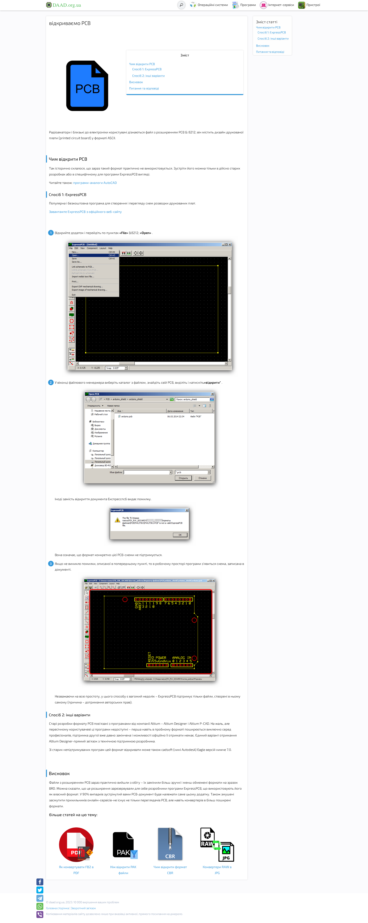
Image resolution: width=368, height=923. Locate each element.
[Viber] (39, 914)
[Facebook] (39, 881)
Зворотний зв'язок (83, 908)
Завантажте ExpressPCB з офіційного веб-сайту (85, 211)
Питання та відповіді (144, 88)
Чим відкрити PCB (142, 64)
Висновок (136, 82)
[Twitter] (39, 890)
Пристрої (313, 5)
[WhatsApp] (39, 906)
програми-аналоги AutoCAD (94, 182)
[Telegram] (39, 898)
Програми (248, 5)
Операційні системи (213, 5)
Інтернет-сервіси (281, 5)
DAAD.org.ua (67, 5)
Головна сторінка (57, 908)
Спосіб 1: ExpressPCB (147, 69)
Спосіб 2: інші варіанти (148, 75)
